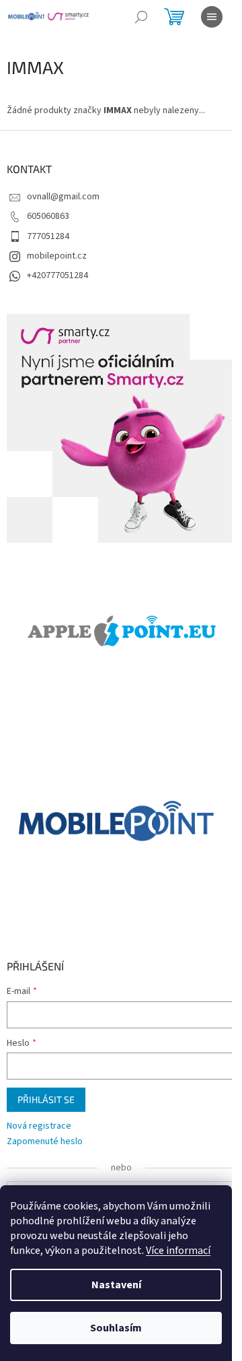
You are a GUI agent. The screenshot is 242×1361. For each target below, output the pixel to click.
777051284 (48, 236)
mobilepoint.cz (57, 256)
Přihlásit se (46, 1099)
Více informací (178, 1250)
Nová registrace (39, 1126)
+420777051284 (57, 275)
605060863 (48, 216)
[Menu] (211, 16)
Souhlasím (116, 1328)
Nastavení (116, 1284)
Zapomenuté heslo (45, 1141)
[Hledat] (141, 16)
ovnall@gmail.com (63, 196)
